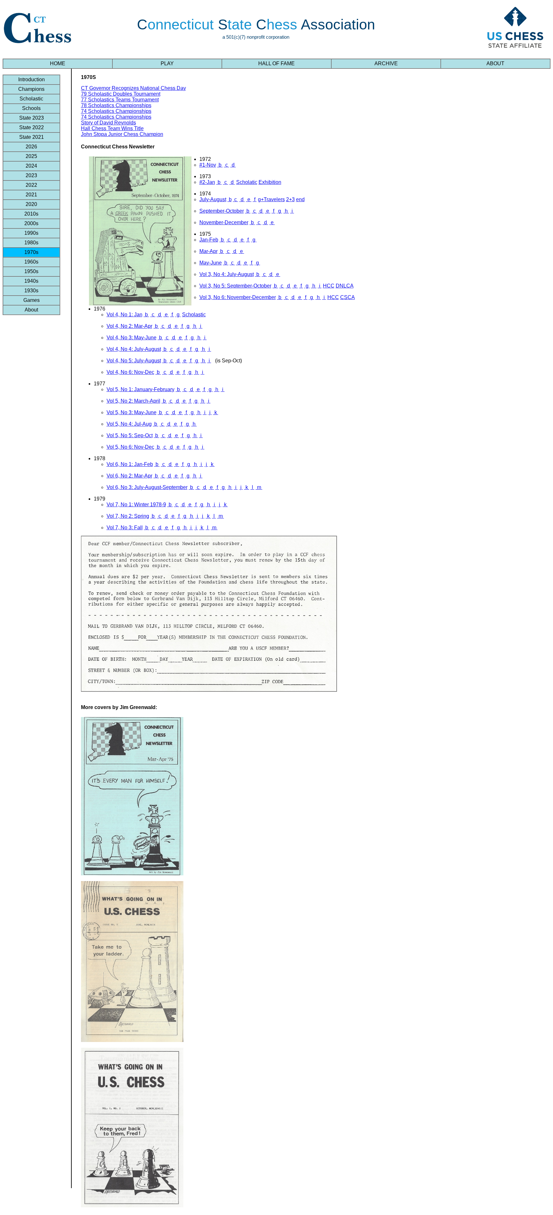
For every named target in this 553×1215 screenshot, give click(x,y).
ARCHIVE (386, 63)
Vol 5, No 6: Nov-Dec (130, 447)
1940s (31, 281)
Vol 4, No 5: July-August (134, 360)
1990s (31, 233)
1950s (31, 271)
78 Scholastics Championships (116, 105)
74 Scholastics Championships (116, 111)
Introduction (31, 79)
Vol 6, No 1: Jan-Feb (130, 464)
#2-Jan (207, 182)
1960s (31, 261)
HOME (58, 63)
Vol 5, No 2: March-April (133, 401)
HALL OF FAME (276, 63)
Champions (31, 89)
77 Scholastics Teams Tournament (120, 99)
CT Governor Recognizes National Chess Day (133, 88)
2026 (31, 146)
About (31, 309)
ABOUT (495, 63)
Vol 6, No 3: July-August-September (147, 487)
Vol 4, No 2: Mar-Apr (129, 326)
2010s (31, 214)
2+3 (290, 199)
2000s (31, 223)
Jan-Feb (208, 239)
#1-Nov (207, 165)
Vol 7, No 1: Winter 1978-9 (136, 504)
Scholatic (246, 182)
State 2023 (31, 118)
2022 (31, 185)
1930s (31, 290)
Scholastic (31, 98)
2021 (31, 194)
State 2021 (31, 137)
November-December (223, 222)
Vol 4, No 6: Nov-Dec (130, 372)
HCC (328, 285)
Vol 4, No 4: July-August (134, 349)
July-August (212, 199)
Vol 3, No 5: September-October (235, 285)
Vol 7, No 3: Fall (125, 527)
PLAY (167, 63)
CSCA (347, 297)
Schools (31, 108)
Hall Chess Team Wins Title (112, 128)
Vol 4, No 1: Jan (124, 314)
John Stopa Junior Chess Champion (122, 134)
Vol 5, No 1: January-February (140, 389)
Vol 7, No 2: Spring (128, 516)
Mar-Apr (208, 251)
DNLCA (345, 285)
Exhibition (270, 182)
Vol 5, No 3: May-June (131, 412)
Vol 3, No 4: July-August (226, 274)
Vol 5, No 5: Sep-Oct (130, 435)
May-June (210, 262)
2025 (31, 156)
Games (31, 300)
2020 (31, 204)
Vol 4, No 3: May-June (131, 337)
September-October (221, 211)
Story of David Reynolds (108, 122)
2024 (31, 166)
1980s (31, 242)
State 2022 (31, 127)
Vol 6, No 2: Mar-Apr (129, 475)
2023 (31, 175)
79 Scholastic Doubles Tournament (120, 94)
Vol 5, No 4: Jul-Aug (129, 424)
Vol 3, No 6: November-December (237, 297)
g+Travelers (271, 199)
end (300, 199)
